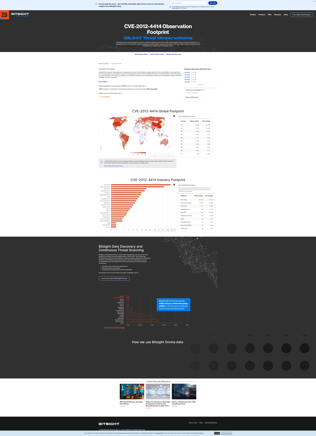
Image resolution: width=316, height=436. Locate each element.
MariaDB (187, 72)
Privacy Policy (175, 8)
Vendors (253, 15)
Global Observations (141, 54)
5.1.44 (193, 72)
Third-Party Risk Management (153, 366)
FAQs (191, 191)
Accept (217, 433)
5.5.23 (193, 82)
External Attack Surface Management (196, 363)
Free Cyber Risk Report (301, 15)
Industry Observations (157, 54)
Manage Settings (226, 433)
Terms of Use (193, 423)
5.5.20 (193, 79)
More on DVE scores (192, 97)
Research (277, 15)
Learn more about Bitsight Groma (114, 278)
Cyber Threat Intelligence (151, 369)
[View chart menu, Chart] (174, 116)
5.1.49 (193, 75)
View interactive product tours (113, 166)
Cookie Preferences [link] (211, 423)
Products (262, 15)
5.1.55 (193, 77)
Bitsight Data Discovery (173, 54)
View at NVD (103, 82)
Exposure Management (150, 363)
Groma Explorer (104, 63)
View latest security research (112, 361)
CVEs (270, 15)
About (286, 15)
